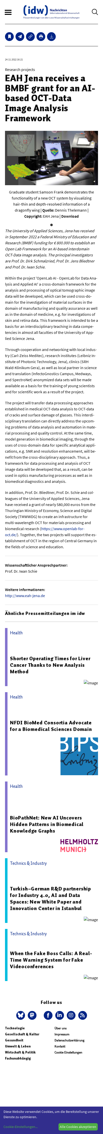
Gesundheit (14, 1040)
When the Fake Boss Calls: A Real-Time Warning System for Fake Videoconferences (51, 960)
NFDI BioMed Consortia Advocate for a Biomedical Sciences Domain (51, 726)
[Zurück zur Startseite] (51, 12)
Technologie (15, 1028)
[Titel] (9, 36)
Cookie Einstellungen (68, 1052)
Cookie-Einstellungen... (21, 1126)
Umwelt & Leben (18, 1046)
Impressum (62, 1034)
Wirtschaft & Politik (20, 1052)
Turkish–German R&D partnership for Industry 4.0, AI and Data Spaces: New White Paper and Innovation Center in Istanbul (50, 898)
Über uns (60, 1028)
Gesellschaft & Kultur (22, 1034)
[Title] (30, 36)
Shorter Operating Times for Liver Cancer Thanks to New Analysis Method (50, 665)
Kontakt (59, 1046)
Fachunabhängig (18, 1058)
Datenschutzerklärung (69, 1040)
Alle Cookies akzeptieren (78, 1126)
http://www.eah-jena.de (25, 595)
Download (70, 216)
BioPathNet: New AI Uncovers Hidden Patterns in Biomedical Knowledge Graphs (47, 824)
